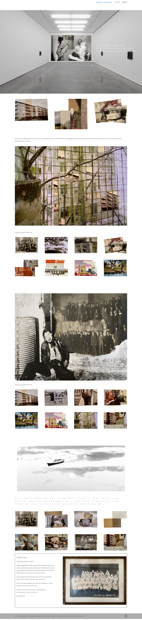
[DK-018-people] (86, 253)
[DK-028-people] (26, 253)
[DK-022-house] (56, 550)
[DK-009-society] (26, 276)
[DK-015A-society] (56, 405)
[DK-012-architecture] (86, 405)
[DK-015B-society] (26, 405)
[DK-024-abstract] (115, 527)
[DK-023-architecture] (26, 550)
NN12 (125, 2)
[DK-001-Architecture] (115, 276)
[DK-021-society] (86, 550)
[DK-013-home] (115, 405)
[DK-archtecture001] (56, 428)
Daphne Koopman (104, 2)
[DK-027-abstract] (56, 527)
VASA (117, 2)
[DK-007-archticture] (86, 276)
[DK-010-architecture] (86, 428)
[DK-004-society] (56, 253)
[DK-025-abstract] (86, 527)
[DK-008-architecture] (56, 276)
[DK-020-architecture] (115, 428)
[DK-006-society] (115, 253)
